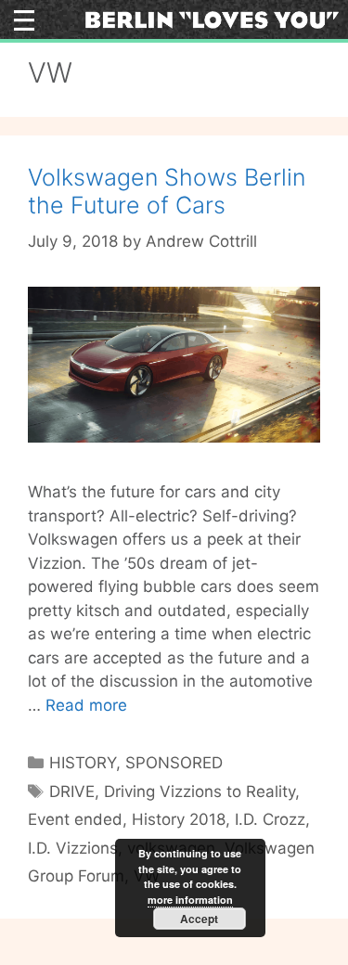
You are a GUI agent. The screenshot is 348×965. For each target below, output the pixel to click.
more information (190, 900)
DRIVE (72, 791)
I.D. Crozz (270, 819)
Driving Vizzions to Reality (199, 791)
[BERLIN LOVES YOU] (211, 18)
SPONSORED (174, 762)
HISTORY (82, 762)
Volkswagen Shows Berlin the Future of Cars (166, 191)
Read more (86, 705)
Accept (199, 918)
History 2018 (179, 819)
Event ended (75, 819)
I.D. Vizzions (73, 848)
